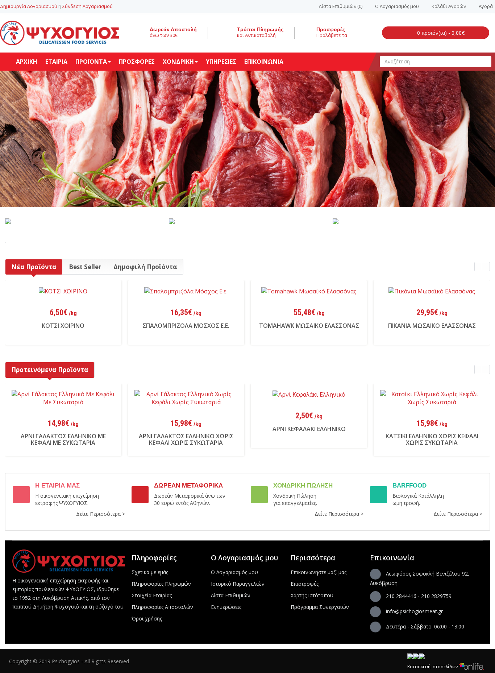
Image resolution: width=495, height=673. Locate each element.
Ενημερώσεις (226, 606)
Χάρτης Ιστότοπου (312, 595)
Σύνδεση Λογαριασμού (87, 6)
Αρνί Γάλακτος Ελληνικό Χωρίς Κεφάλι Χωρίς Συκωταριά (186, 439)
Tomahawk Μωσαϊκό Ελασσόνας (309, 325)
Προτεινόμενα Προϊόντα (49, 369)
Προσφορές (330, 29)
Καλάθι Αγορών (449, 6)
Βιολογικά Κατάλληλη (418, 495)
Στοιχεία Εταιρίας (152, 595)
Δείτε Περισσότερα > (100, 513)
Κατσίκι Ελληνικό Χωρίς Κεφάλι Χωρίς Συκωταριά (432, 439)
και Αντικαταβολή (256, 35)
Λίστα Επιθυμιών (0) (340, 6)
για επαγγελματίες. (295, 502)
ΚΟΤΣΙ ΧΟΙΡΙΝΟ (63, 325)
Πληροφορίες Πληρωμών (161, 583)
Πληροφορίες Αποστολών (162, 606)
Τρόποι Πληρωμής (260, 29)
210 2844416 (401, 596)
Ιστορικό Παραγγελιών (238, 583)
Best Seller (85, 267)
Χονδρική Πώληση (294, 495)
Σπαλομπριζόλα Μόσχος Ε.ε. (185, 325)
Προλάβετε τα (331, 35)
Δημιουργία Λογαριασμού (28, 6)
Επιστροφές (305, 583)
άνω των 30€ (164, 35)
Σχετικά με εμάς (150, 572)
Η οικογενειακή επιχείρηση (67, 495)
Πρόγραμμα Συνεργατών (320, 606)
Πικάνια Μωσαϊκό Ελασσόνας (432, 325)
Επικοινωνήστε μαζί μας (318, 572)
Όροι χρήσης (147, 618)
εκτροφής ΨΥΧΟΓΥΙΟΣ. (61, 502)
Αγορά (486, 6)
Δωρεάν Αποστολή (173, 29)
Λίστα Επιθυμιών (230, 595)
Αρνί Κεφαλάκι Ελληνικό (309, 429)
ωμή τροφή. (406, 502)
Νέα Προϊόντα (34, 267)
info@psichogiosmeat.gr (414, 611)
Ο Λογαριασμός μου (397, 6)
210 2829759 (436, 596)
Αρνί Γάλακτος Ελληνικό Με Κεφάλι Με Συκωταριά (63, 439)
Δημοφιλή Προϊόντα (145, 267)
